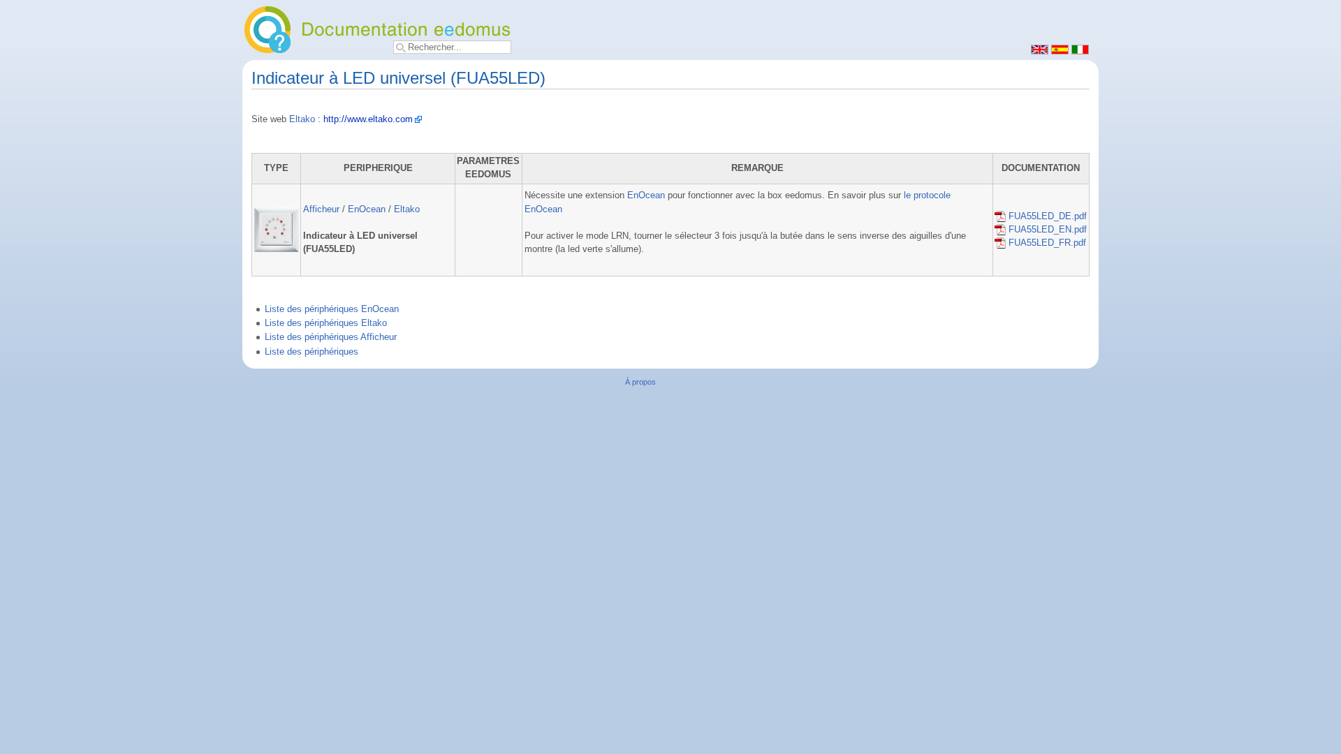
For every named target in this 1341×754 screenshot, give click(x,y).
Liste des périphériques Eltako (326, 323)
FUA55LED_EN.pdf (1046, 230)
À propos (640, 382)
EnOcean (367, 209)
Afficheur (321, 209)
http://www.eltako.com (368, 119)
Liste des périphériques (311, 352)
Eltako (302, 119)
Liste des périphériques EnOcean (332, 309)
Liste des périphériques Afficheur (331, 337)
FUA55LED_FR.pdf (1046, 243)
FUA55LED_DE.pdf (1046, 216)
